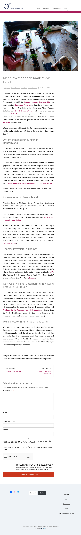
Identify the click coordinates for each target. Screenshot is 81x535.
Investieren (24, 88)
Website (6, 430)
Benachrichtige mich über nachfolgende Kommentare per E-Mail (27, 448)
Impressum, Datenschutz (66, 513)
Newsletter (45, 12)
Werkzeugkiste (58, 12)
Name (5, 412)
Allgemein (7, 88)
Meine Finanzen (32, 88)
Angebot (46, 8)
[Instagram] (14, 492)
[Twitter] (18, 492)
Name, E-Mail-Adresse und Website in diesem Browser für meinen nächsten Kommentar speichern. (27, 442)
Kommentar (8, 390)
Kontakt (66, 494)
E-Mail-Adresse (9, 421)
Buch (66, 499)
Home (38, 8)
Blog (65, 8)
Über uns (56, 8)
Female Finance (15, 88)
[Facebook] (11, 492)
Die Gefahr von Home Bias (13, 371)
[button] (68, 11)
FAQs (66, 508)
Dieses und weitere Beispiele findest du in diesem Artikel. (29, 183)
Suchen (42, 493)
